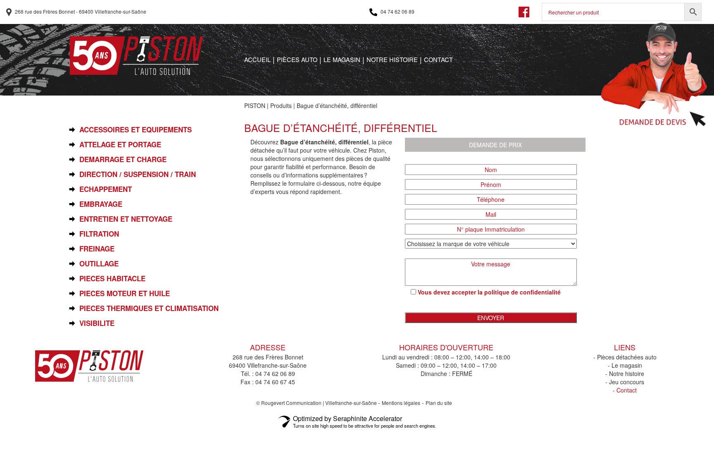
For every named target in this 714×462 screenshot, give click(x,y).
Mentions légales (401, 402)
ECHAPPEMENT (105, 189)
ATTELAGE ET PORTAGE (120, 144)
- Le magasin (625, 365)
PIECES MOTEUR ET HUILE (124, 293)
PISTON (254, 105)
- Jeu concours (624, 382)
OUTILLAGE (99, 264)
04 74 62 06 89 (396, 11)
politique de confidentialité (522, 292)
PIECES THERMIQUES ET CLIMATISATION (149, 308)
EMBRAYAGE (100, 204)
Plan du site (439, 402)
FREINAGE (96, 249)
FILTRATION (99, 234)
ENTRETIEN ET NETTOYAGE (125, 219)
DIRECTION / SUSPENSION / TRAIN (137, 174)
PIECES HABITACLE (112, 278)
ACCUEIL (257, 59)
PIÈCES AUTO (297, 59)
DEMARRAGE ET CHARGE (123, 159)
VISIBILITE (96, 323)
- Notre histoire (624, 373)
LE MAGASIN (342, 59)
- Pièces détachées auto (625, 357)
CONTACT (438, 59)
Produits (281, 105)
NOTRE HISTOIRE (392, 59)
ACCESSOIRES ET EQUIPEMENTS (135, 130)
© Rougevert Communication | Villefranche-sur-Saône (317, 402)
